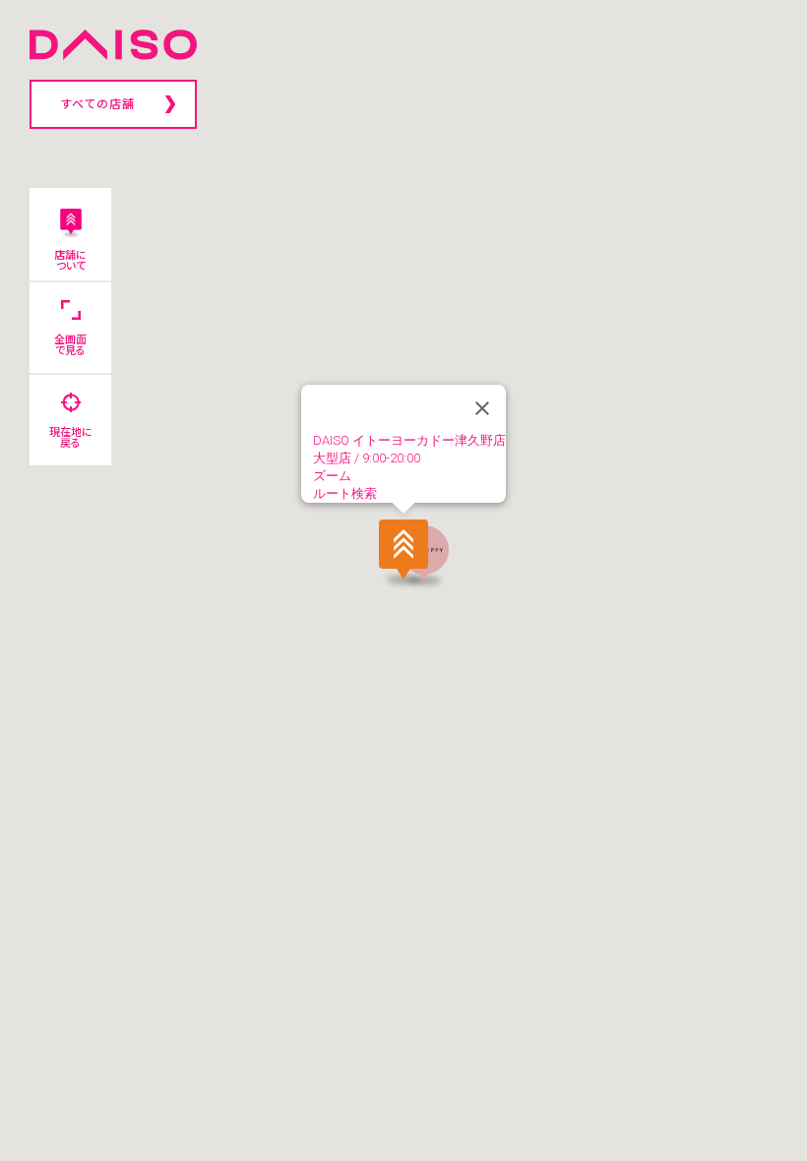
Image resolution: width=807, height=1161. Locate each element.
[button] (403, 551)
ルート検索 (345, 493)
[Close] (482, 408)
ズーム (332, 475)
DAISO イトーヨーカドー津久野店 (409, 440)
